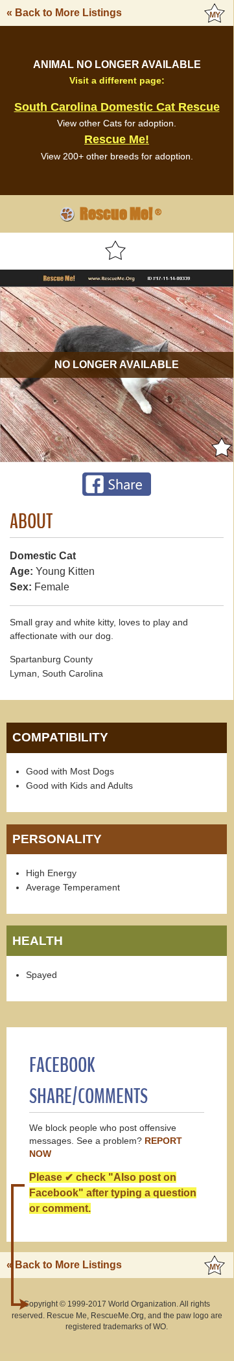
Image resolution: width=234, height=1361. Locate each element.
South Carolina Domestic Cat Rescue (117, 106)
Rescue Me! (116, 139)
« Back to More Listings (64, 12)
